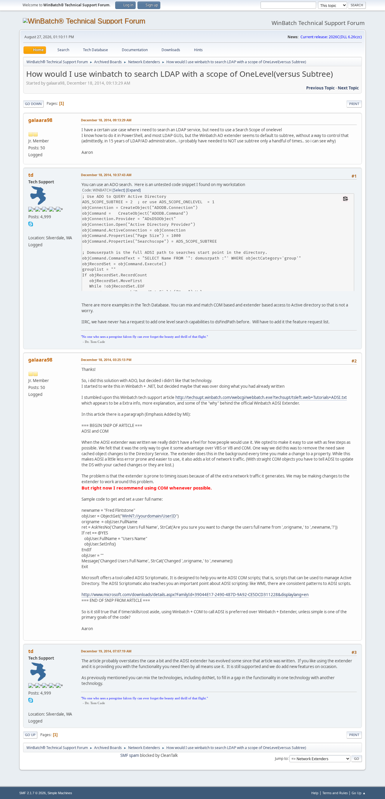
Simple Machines (60, 793)
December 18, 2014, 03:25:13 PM (106, 359)
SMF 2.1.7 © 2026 (32, 793)
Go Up (30, 734)
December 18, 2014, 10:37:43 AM (106, 175)
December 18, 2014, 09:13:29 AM (106, 120)
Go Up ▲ (359, 793)
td (30, 175)
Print (354, 103)
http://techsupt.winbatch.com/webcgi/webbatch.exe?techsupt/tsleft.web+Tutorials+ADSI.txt (261, 397)
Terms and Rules (335, 793)
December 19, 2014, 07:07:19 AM (106, 651)
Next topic (348, 88)
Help (315, 793)
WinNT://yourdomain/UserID (149, 516)
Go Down (33, 103)
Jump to (281, 758)
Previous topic (320, 88)
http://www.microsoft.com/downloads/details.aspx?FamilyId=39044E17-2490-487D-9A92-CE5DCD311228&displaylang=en (195, 594)
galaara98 (40, 120)
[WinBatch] (30, 230)
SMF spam (129, 755)
